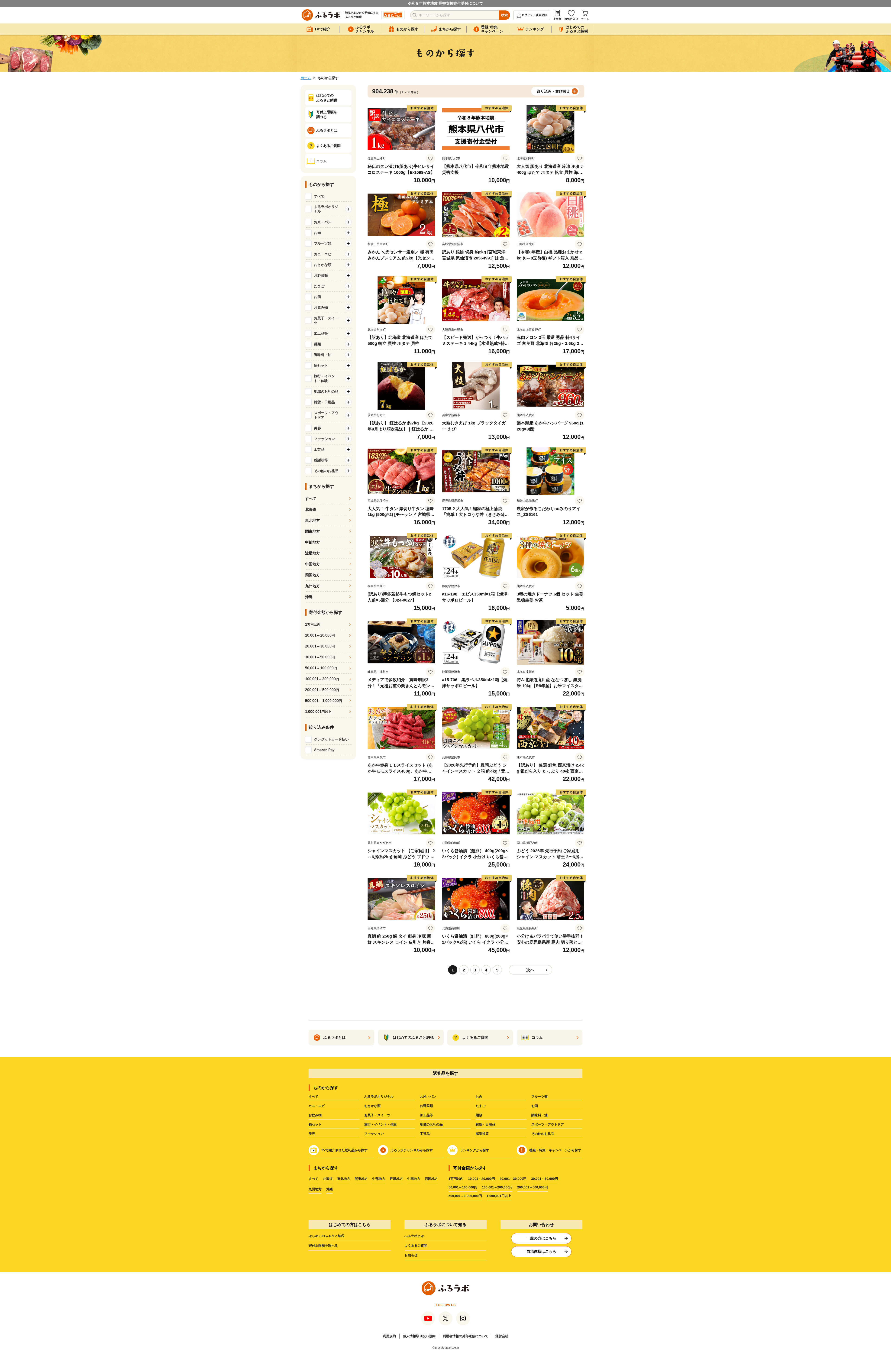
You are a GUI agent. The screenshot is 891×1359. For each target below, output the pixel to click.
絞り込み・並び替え (553, 91)
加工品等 (426, 1115)
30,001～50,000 (320, 657)
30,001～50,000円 (544, 1179)
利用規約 (389, 1336)
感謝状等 (482, 1134)
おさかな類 (372, 1106)
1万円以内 (456, 1179)
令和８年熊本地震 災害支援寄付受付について (445, 3)
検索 (504, 15)
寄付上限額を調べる (323, 1245)
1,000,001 (318, 712)
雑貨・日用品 (485, 1124)
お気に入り (571, 19)
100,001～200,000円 (497, 1187)
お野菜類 (426, 1106)
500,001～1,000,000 (323, 701)
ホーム (305, 78)
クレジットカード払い (331, 739)
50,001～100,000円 (463, 1187)
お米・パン (428, 1096)
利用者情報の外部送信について (465, 1336)
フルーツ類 (539, 1096)
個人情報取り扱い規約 (419, 1336)
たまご (480, 1106)
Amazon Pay (324, 750)
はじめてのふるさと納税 (326, 1236)
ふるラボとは (414, 1236)
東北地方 (312, 520)
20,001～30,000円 (513, 1179)
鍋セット (315, 1124)
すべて (319, 196)
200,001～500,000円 (532, 1187)
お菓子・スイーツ (377, 1115)
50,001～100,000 (321, 668)
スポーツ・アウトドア (547, 1124)
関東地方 (312, 531)
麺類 (479, 1115)
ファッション (374, 1134)
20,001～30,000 (320, 646)
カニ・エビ (317, 1106)
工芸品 (425, 1134)
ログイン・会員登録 (534, 15)
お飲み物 (315, 1115)
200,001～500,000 (322, 690)
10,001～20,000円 (481, 1179)
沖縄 (309, 597)
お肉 (479, 1096)
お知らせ (410, 1255)
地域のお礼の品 (431, 1124)
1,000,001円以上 (499, 1196)
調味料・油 (539, 1115)
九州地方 (312, 586)
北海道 (310, 509)
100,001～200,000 (322, 679)
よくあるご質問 (415, 1245)
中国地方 (312, 564)
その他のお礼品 (542, 1134)
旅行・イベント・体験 (380, 1124)
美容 (312, 1134)
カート (585, 19)
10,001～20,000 (320, 635)
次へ (530, 970)
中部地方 (312, 542)
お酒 (534, 1106)
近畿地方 (312, 553)
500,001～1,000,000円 (465, 1196)
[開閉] (348, 209)
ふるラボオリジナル (379, 1096)
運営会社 (501, 1336)
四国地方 (312, 575)
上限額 (557, 19)
